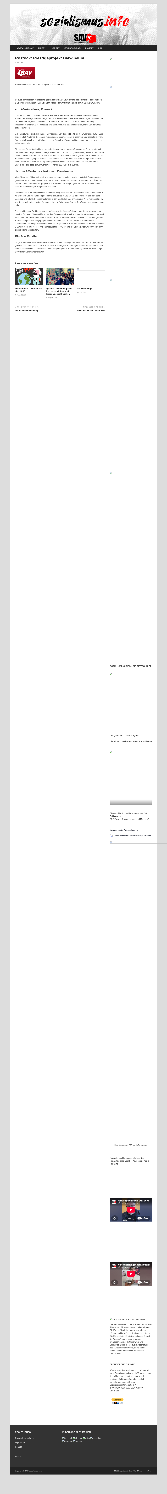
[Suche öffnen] (151, 48)
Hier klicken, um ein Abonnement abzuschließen (131, 741)
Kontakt (89, 48)
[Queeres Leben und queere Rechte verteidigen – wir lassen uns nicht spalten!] (60, 278)
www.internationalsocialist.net (137, 1327)
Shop (100, 48)
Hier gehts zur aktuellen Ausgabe (124, 735)
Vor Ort (56, 48)
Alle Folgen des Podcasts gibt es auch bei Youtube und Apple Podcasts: (129, 1161)
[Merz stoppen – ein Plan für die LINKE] (29, 278)
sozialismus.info (35, 1471)
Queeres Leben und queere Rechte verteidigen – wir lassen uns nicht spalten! (59, 291)
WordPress (138, 1471)
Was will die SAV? (25, 48)
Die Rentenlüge (84, 288)
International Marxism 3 (139, 819)
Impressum (20, 1443)
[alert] (131, 835)
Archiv (18, 1457)
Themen (41, 48)
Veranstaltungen (72, 48)
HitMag (148, 1471)
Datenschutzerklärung (24, 1438)
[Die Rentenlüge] (91, 278)
